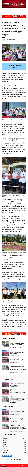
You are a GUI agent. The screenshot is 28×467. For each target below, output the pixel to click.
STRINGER (12, 355)
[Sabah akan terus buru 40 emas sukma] (5, 353)
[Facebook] (20, 10)
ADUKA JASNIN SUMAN (12, 39)
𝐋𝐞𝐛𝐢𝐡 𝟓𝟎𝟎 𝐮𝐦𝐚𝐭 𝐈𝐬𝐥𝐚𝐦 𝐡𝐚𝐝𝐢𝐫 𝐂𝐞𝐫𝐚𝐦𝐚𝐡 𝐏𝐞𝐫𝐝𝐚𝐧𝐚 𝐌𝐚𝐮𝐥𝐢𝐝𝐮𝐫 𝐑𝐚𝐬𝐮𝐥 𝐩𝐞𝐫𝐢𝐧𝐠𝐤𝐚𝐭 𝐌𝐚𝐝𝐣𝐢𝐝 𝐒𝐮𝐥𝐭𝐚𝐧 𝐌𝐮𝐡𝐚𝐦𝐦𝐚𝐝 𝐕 (18, 368)
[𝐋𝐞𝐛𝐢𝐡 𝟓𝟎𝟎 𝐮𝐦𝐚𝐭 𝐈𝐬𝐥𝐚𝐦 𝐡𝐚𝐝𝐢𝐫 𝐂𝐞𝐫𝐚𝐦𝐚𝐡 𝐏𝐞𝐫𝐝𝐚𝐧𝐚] (5, 367)
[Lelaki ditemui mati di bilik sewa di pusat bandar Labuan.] (5, 344)
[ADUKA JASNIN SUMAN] (3, 40)
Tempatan (12, 341)
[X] (22, 10)
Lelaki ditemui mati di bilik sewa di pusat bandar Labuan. (17, 345)
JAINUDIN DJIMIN (13, 347)
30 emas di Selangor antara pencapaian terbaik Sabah (17, 360)
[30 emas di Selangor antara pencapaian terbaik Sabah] (5, 360)
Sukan (3, 37)
